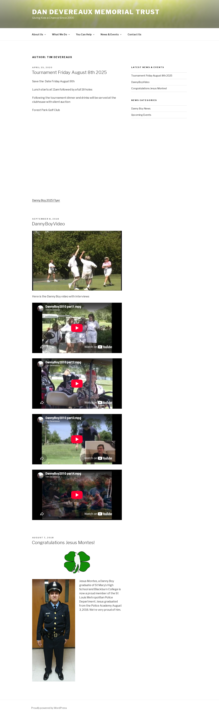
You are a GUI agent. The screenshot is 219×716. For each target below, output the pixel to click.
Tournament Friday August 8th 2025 (69, 72)
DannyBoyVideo (48, 223)
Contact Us (134, 34)
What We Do (59, 34)
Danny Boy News (141, 108)
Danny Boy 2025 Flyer (46, 200)
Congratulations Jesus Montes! (63, 542)
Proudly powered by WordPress (49, 707)
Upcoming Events (141, 114)
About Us (37, 34)
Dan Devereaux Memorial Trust (96, 12)
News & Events (110, 34)
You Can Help (84, 34)
